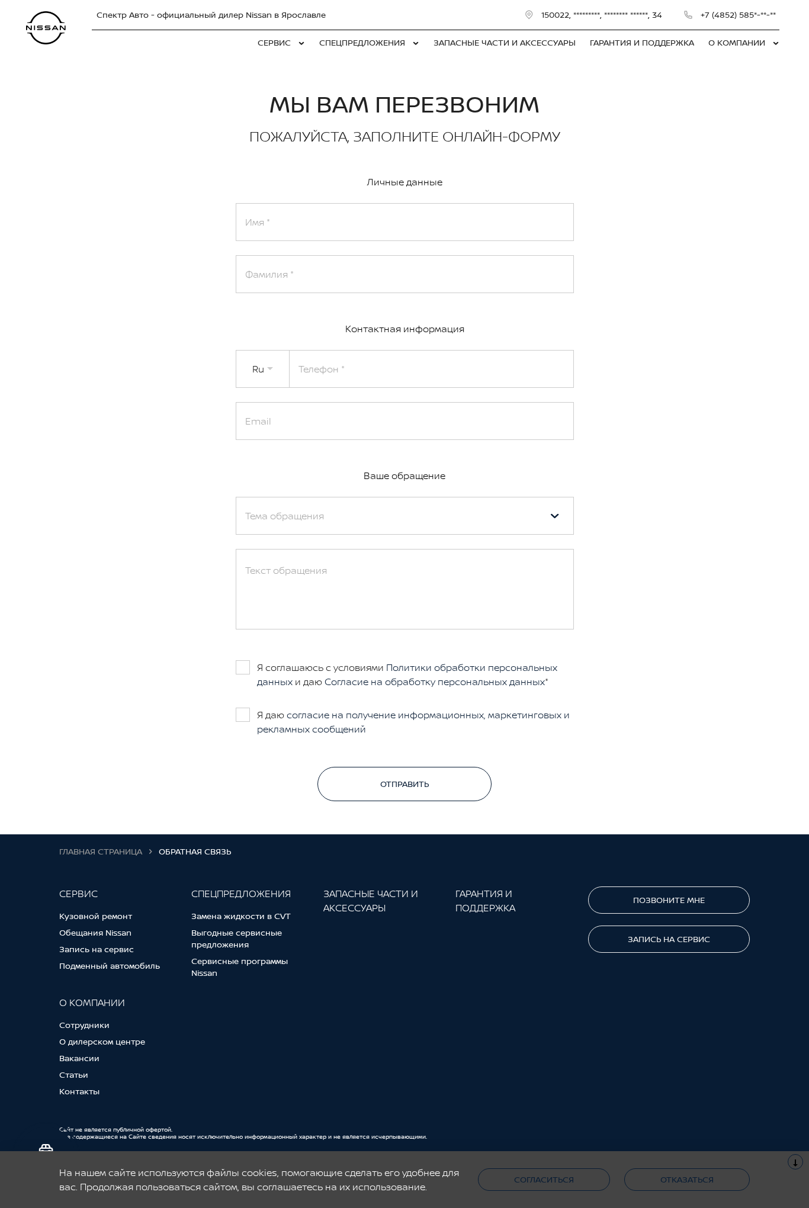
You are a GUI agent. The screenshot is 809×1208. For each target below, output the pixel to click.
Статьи (73, 1074)
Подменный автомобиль (109, 965)
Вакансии (79, 1058)
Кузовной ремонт (95, 915)
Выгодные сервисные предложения (236, 938)
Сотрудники (84, 1024)
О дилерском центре (102, 1041)
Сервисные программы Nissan (239, 966)
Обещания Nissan (95, 932)
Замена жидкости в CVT (241, 915)
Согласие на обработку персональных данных (435, 681)
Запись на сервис (96, 949)
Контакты (79, 1091)
